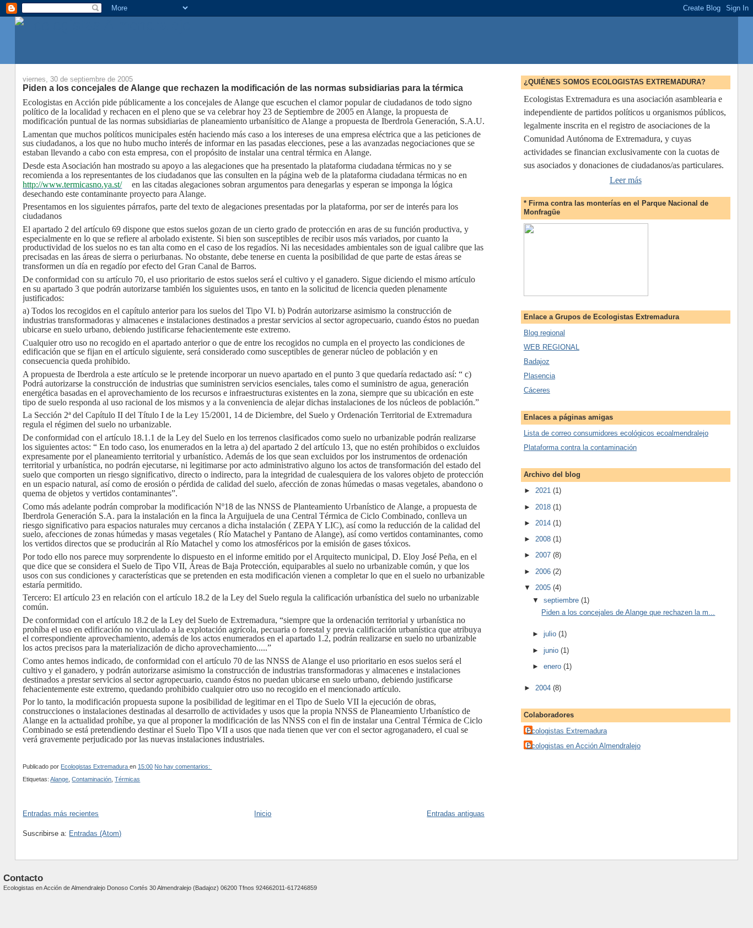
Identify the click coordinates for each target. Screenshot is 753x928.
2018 (544, 507)
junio (552, 650)
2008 (544, 539)
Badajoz (537, 361)
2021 (544, 490)
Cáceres (537, 390)
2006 (544, 571)
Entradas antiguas (456, 813)
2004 (544, 688)
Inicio (262, 813)
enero (553, 666)
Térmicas (127, 779)
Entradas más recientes (61, 813)
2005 (544, 587)
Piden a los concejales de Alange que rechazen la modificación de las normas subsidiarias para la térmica (243, 88)
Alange (59, 779)
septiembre (562, 600)
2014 (544, 523)
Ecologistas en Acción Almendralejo (583, 746)
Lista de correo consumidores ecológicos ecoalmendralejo (616, 433)
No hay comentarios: (183, 766)
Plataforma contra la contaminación (580, 447)
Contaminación (91, 779)
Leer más (626, 180)
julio (551, 634)
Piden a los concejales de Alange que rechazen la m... (628, 612)
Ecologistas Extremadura (566, 731)
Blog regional (544, 333)
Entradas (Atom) (95, 833)
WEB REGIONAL (551, 347)
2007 (544, 555)
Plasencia (539, 376)
